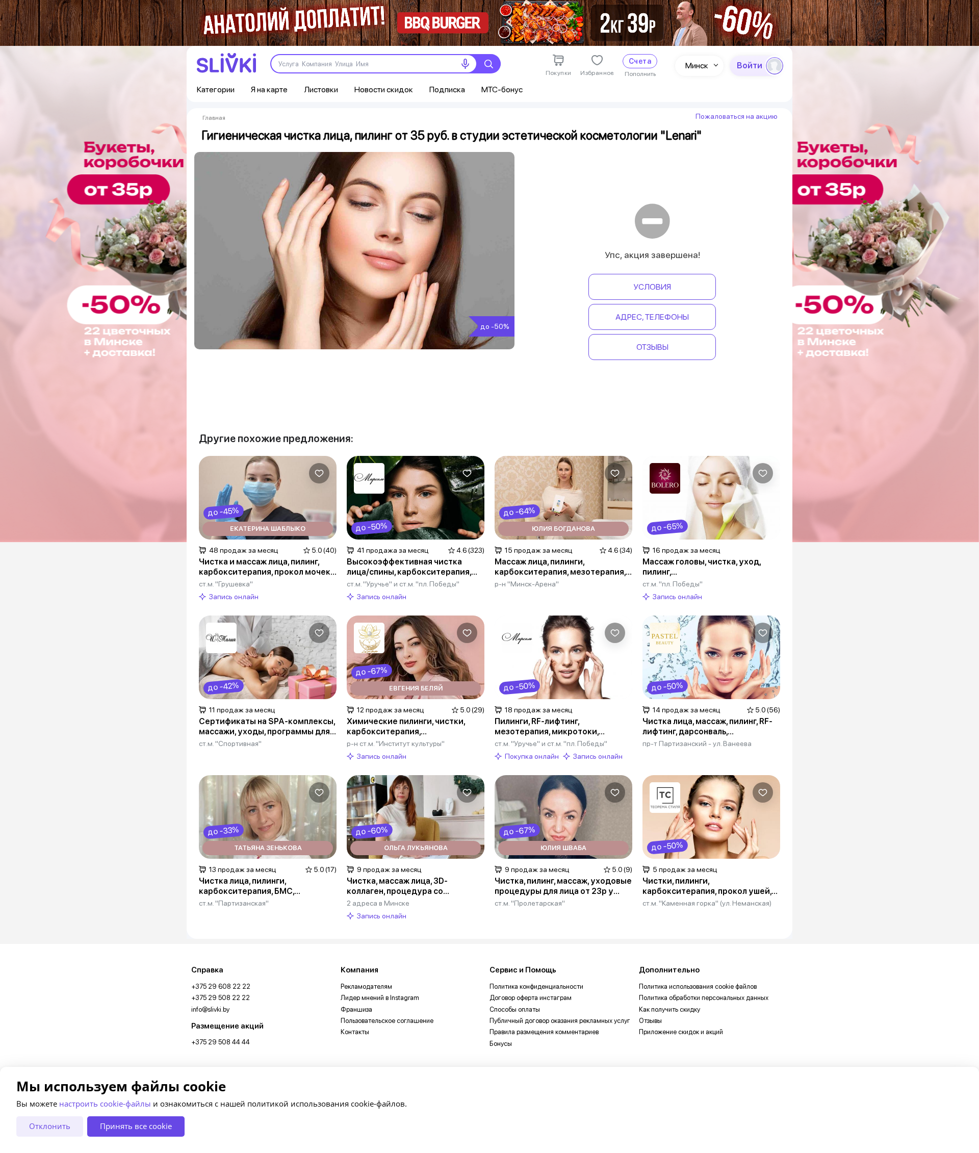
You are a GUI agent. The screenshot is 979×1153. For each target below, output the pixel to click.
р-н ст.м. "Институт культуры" (396, 743)
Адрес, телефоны (652, 317)
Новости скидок (383, 89)
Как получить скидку (669, 1009)
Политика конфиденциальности (536, 986)
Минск (696, 65)
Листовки (321, 89)
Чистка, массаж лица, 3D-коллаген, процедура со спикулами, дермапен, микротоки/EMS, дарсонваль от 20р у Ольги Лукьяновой (410, 886)
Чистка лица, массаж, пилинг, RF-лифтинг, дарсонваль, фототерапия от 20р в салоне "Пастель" (707, 726)
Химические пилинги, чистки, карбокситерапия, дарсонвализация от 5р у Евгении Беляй (414, 726)
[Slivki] (226, 63)
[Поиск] (488, 64)
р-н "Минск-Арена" (527, 584)
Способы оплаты (515, 1009)
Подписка (447, 89)
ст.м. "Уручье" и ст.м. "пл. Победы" (403, 584)
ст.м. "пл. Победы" (672, 584)
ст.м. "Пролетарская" (530, 903)
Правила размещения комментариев (544, 1032)
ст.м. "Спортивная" (230, 743)
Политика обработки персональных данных (703, 998)
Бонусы (501, 1043)
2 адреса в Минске (378, 903)
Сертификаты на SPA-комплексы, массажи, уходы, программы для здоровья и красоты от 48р (267, 726)
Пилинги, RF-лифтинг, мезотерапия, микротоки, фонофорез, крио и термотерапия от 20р (563, 726)
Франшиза (356, 1009)
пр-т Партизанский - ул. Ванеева (697, 743)
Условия (652, 287)
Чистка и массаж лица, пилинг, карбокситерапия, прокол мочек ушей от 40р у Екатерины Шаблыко (264, 567)
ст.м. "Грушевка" (226, 584)
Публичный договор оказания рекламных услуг (560, 1020)
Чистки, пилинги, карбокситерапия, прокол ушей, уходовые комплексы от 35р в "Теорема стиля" (706, 886)
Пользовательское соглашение (387, 1020)
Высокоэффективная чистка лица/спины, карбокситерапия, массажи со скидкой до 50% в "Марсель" (409, 567)
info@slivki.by (210, 1009)
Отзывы (652, 347)
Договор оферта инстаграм (531, 998)
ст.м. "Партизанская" (234, 903)
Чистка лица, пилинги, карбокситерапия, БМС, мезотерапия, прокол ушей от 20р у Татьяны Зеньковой (268, 886)
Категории (216, 89)
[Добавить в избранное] (319, 473)
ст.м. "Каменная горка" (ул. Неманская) (706, 903)
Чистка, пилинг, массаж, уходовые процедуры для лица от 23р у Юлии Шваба (563, 886)
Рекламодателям (366, 986)
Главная (213, 117)
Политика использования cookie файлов (698, 986)
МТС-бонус (502, 89)
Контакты (355, 1032)
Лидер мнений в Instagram (380, 998)
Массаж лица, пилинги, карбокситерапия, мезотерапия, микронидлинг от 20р (560, 567)
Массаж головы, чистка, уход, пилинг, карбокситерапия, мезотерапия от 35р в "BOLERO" (710, 567)
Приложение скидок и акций (681, 1032)
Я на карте (269, 89)
